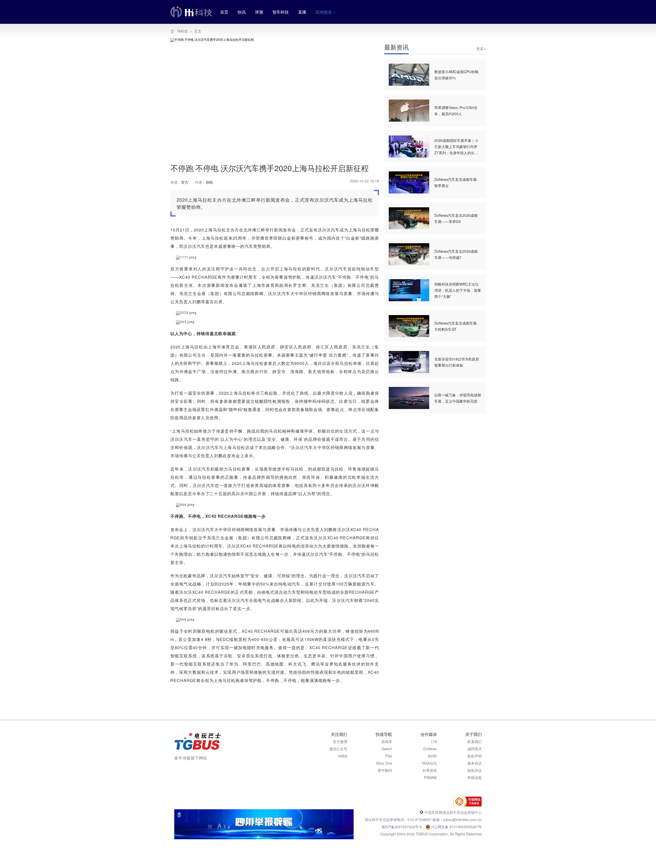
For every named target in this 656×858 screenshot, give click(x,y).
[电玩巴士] (197, 741)
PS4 (388, 755)
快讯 (242, 12)
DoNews (430, 748)
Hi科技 (182, 31)
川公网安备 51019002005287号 (456, 826)
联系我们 (474, 741)
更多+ (481, 48)
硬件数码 (385, 770)
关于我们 (473, 734)
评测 (259, 12)
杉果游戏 (430, 770)
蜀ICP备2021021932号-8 (402, 826)
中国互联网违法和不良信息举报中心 (452, 812)
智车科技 (280, 12)
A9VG (432, 755)
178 (434, 741)
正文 (197, 31)
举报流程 (474, 777)
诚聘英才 (474, 748)
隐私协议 (474, 770)
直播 (302, 12)
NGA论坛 (429, 763)
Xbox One (384, 763)
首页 (224, 12)
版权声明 (474, 755)
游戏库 (386, 741)
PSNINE (430, 777)
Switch (387, 748)
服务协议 (474, 763)
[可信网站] (466, 805)
